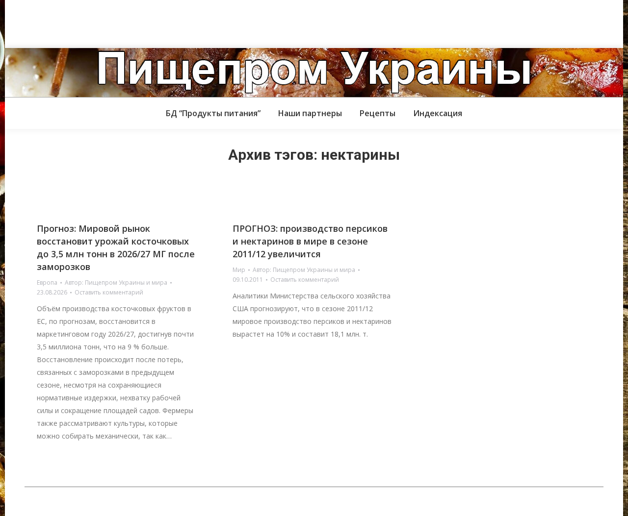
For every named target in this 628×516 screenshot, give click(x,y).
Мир (239, 270)
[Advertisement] (178, 22)
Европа (47, 282)
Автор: (116, 282)
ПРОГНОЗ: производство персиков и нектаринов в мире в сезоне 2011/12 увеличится (310, 241)
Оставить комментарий (109, 292)
